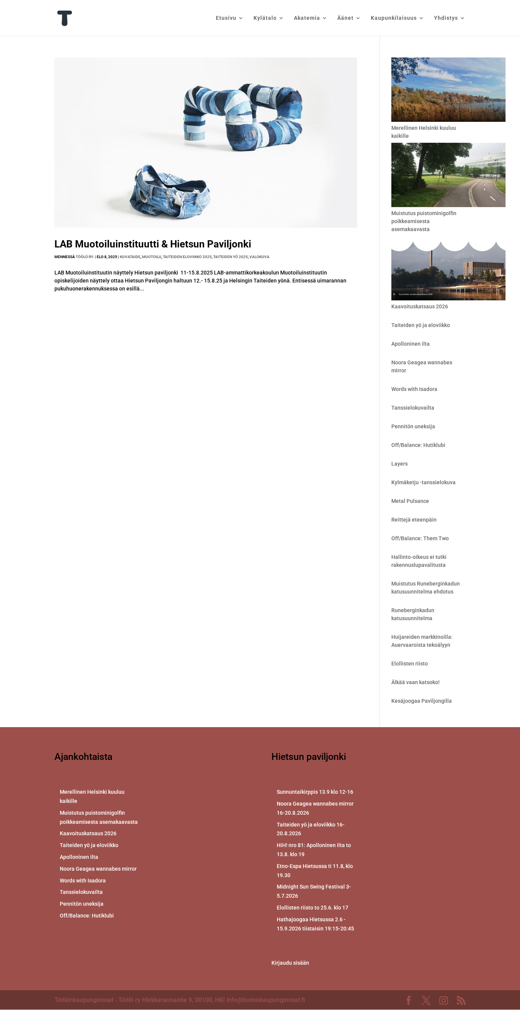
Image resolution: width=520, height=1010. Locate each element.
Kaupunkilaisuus (394, 18)
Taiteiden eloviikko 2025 (187, 257)
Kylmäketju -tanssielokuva (423, 482)
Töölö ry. (85, 257)
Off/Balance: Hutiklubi (418, 445)
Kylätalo (265, 18)
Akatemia (307, 18)
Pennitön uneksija (413, 426)
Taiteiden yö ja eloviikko (420, 325)
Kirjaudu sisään (290, 963)
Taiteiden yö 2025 (230, 257)
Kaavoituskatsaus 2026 (419, 306)
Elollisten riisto (409, 664)
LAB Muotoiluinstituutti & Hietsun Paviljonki (152, 244)
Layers (399, 464)
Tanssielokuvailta (412, 408)
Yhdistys (446, 18)
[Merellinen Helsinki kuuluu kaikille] (448, 90)
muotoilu (151, 257)
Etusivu (226, 18)
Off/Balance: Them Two (420, 538)
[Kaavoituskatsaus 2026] (448, 269)
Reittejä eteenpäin (414, 520)
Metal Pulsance (410, 501)
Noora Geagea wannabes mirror (98, 869)
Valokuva (259, 257)
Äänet (345, 18)
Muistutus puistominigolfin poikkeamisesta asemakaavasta (423, 221)
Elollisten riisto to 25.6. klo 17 (312, 908)
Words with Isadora (414, 389)
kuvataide (130, 257)
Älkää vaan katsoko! (415, 682)
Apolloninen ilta (410, 344)
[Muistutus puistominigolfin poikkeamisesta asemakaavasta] (448, 176)
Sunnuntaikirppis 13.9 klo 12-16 (315, 792)
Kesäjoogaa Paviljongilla (421, 701)
